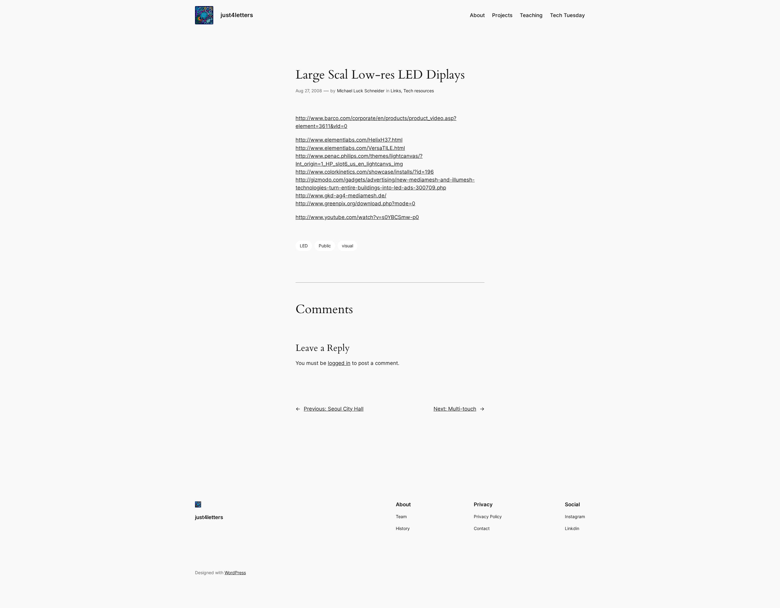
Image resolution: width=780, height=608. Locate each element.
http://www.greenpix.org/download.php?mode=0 (355, 203)
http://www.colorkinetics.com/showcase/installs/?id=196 (365, 172)
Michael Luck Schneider (361, 90)
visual (347, 245)
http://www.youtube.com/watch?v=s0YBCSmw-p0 (357, 217)
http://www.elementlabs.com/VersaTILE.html (350, 148)
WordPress (235, 572)
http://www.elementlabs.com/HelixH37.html (349, 140)
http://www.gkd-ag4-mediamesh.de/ (341, 196)
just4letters (237, 15)
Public (325, 245)
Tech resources (418, 90)
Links (396, 90)
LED (304, 245)
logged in (339, 363)
